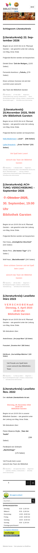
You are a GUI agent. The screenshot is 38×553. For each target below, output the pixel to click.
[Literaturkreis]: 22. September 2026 (18, 39)
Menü (32, 7)
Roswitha (8, 94)
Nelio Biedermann (10, 139)
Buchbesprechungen (9, 98)
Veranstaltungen (11, 171)
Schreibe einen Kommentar (24, 100)
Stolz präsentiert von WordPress (22, 546)
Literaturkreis (22, 96)
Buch (30, 96)
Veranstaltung (26, 173)
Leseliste (8, 470)
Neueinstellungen (8, 100)
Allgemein (26, 94)
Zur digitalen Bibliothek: (11, 530)
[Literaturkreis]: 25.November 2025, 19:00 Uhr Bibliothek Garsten (19, 112)
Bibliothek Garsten (7, 546)
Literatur (23, 98)
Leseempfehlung (8, 96)
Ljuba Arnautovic (9, 145)
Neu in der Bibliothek (22, 169)
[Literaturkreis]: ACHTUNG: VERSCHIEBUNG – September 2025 (19, 187)
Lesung (15, 96)
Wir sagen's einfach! (16, 495)
